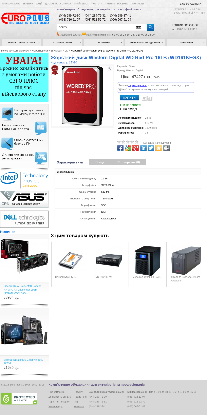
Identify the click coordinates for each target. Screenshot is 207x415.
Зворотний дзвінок (70, 34)
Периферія (186, 42)
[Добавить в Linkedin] (143, 148)
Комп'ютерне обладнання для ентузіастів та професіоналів (99, 9)
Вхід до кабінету (190, 4)
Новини (28, 3)
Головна (6, 50)
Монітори (104, 42)
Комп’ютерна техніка (21, 42)
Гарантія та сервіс (117, 3)
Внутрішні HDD (59, 50)
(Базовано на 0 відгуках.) (157, 142)
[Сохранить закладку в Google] (128, 148)
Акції (39, 3)
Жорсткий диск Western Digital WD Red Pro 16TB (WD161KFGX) (107, 50)
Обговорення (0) (128, 162)
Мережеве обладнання (145, 42)
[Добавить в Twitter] (151, 148)
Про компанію (11, 3)
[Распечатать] (166, 148)
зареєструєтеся (137, 85)
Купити (129, 97)
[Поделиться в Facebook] (120, 148)
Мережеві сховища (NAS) (146, 277)
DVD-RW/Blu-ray (103, 277)
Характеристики (70, 162)
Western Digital (134, 70)
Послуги (97, 3)
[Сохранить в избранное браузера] (158, 148)
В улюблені (144, 98)
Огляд (99, 162)
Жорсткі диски (40, 50)
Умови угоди (55, 406)
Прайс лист (81, 3)
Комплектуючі (62, 42)
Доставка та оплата (58, 3)
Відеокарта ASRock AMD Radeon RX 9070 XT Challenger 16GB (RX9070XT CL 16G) (22, 290)
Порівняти (149, 98)
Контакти (138, 3)
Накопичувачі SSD (65, 277)
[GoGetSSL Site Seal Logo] (24, 398)
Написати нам (94, 34)
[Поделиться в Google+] (135, 148)
